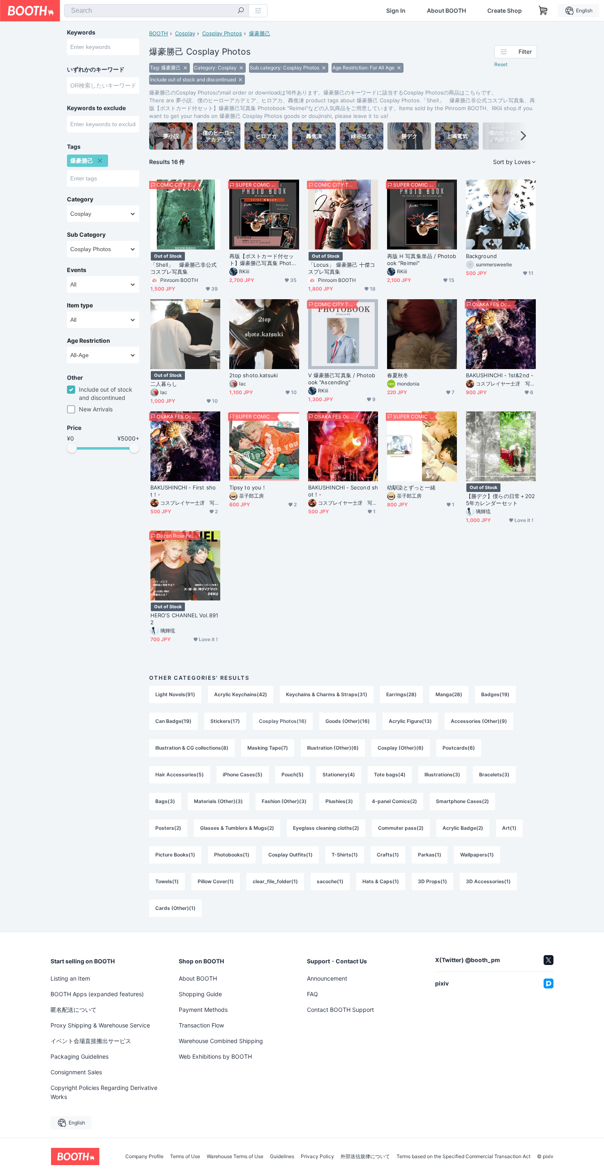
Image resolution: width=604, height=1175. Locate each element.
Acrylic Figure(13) (410, 721)
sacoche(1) (330, 881)
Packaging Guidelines (79, 1056)
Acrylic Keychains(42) (240, 694)
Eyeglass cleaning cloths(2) (326, 828)
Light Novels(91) (175, 694)
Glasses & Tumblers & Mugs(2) (237, 828)
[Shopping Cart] (543, 10)
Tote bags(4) (390, 774)
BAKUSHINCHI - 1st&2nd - (499, 375)
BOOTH (158, 33)
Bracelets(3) (494, 774)
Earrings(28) (401, 694)
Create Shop (504, 11)
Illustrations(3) (442, 774)
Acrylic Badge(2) (463, 828)
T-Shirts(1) (345, 855)
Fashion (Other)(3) (284, 801)
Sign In (396, 11)
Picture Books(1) (175, 855)
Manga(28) (449, 694)
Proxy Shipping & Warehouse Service (100, 1025)
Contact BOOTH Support (340, 1009)
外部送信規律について (365, 1156)
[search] (241, 11)
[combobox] (156, 10)
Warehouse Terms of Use (235, 1156)
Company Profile (144, 1156)
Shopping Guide (200, 993)
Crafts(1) (388, 855)
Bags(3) (165, 801)
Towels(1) (167, 881)
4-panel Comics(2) (394, 801)
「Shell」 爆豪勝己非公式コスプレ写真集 (183, 268)
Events (76, 270)
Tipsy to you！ (248, 487)
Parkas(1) (429, 855)
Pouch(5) (292, 774)
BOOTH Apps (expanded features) (97, 993)
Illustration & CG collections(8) (191, 748)
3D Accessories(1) (488, 881)
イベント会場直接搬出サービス (91, 1040)
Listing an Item (70, 978)
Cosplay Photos (222, 33)
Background (481, 256)
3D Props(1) (432, 881)
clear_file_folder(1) (275, 881)
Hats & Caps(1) (380, 881)
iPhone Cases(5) (243, 774)
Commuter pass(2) (401, 828)
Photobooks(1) (231, 855)
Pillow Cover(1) (216, 881)
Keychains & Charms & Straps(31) (326, 694)
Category (80, 199)
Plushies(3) (339, 801)
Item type (80, 305)
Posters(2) (168, 828)
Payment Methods (203, 1009)
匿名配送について (74, 1009)
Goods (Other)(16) (347, 721)
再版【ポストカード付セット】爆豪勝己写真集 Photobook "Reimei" (263, 260)
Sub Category (86, 235)
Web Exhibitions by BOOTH (215, 1056)
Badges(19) (495, 694)
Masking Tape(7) (267, 748)
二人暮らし (163, 384)
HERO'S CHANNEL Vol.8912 (184, 619)
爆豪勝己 (259, 33)
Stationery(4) (339, 774)
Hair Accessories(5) (179, 774)
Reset (500, 64)
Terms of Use (185, 1156)
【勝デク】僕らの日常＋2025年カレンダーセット (500, 499)
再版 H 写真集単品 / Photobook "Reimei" (421, 259)
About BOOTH (446, 11)
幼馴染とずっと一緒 (411, 487)
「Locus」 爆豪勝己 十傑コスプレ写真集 (341, 268)
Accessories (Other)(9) (479, 721)
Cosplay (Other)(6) (401, 748)
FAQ (312, 993)
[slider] (72, 448)
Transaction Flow (201, 1025)
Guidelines (282, 1156)
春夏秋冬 (397, 375)
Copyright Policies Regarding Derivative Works (104, 1092)
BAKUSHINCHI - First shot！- (183, 491)
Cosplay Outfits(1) (290, 855)
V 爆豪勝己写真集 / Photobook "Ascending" (341, 379)
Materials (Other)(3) (218, 801)
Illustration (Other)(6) (333, 748)
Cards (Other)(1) (175, 908)
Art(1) (509, 828)
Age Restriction (88, 341)
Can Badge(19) (173, 721)
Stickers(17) (225, 721)
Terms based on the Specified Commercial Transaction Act (463, 1156)
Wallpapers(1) (477, 855)
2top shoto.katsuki (253, 375)
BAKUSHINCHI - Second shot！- (343, 491)
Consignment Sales (76, 1072)
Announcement (327, 978)
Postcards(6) (459, 748)
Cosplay (185, 33)
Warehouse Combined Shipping (221, 1040)
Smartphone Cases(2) (462, 801)
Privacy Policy (317, 1156)
